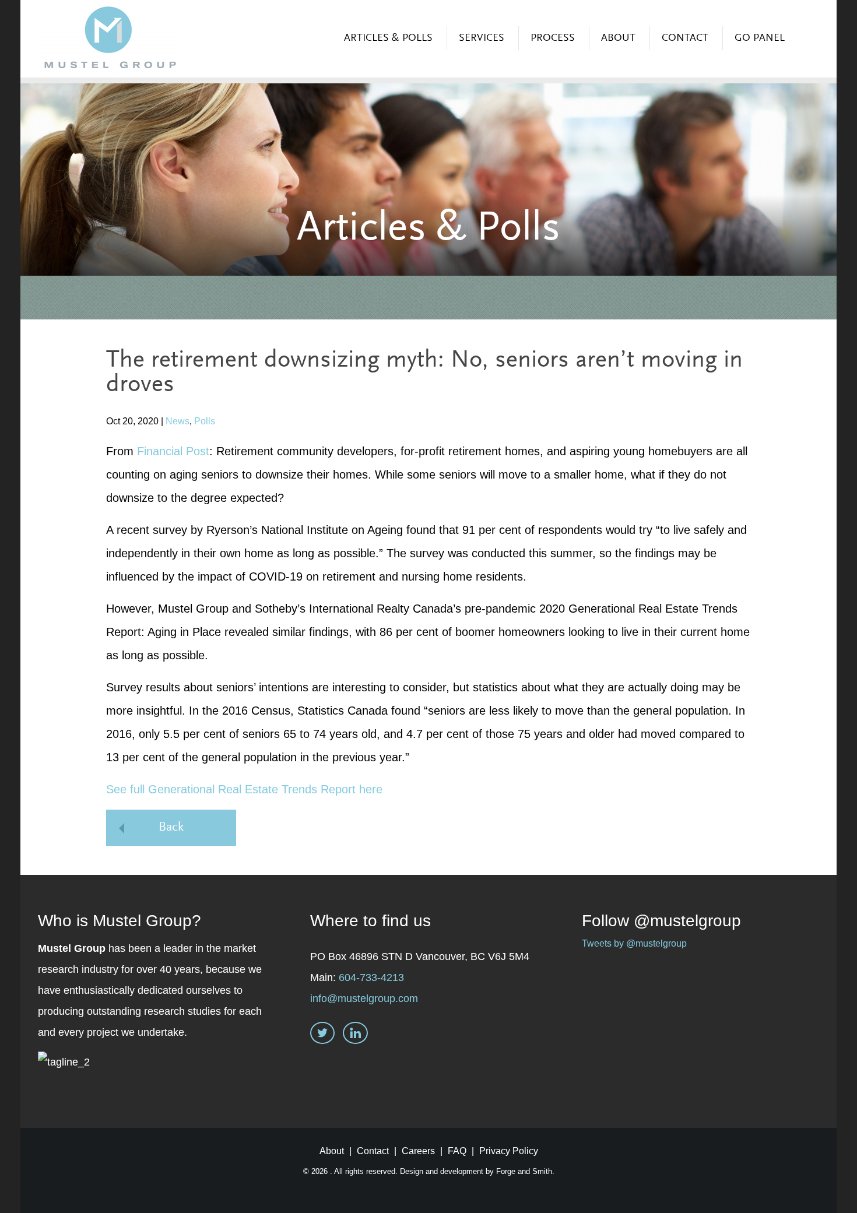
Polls (204, 421)
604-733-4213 (371, 977)
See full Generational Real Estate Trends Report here (244, 789)
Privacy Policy (508, 1151)
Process (553, 38)
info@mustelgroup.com (364, 998)
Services (481, 38)
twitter (322, 1034)
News (177, 421)
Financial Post (173, 451)
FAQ (457, 1151)
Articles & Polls (388, 38)
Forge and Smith (524, 1171)
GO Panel (760, 38)
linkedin (355, 1034)
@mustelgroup (687, 921)
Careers (418, 1151)
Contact (685, 38)
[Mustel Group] (109, 38)
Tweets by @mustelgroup (634, 943)
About (618, 38)
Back (171, 827)
